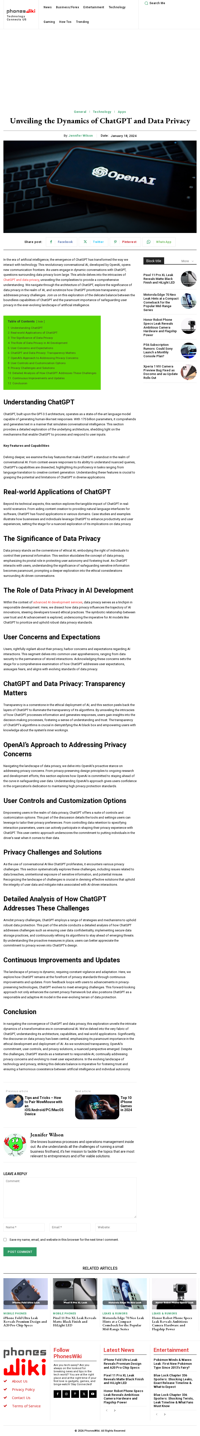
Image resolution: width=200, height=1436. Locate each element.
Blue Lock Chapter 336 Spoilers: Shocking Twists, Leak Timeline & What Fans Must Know (173, 1400)
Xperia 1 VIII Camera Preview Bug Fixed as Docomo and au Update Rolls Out (160, 372)
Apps (122, 112)
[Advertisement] (100, 66)
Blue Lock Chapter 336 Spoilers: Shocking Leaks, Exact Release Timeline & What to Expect (173, 1381)
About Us (20, 1381)
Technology (102, 112)
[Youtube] (93, 1394)
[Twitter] (84, 1394)
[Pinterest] (75, 1394)
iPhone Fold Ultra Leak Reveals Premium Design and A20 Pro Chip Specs (25, 1322)
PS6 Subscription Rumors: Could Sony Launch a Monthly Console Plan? (157, 350)
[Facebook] (57, 1394)
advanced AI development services (57, 602)
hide (40, 321)
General (80, 112)
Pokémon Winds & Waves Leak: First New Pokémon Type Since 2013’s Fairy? (173, 1363)
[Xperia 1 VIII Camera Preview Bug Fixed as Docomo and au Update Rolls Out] (189, 372)
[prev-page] (107, 1411)
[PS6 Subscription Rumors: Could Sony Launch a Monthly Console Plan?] (189, 350)
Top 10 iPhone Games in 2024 (126, 1104)
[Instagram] (66, 1394)
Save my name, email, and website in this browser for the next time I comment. (64, 1239)
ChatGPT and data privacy (21, 280)
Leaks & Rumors (115, 1313)
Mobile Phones (15, 1313)
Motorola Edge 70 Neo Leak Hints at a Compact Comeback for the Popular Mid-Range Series (161, 302)
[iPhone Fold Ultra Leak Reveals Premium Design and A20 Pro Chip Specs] (25, 1293)
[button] (154, 3)
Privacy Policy (23, 1389)
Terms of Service (26, 1405)
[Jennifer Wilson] (15, 1145)
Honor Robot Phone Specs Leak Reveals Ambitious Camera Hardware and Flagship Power (160, 327)
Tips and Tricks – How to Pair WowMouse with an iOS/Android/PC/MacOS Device (44, 1106)
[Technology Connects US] (25, 1361)
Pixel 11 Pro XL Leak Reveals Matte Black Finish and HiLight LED (159, 278)
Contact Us (21, 1397)
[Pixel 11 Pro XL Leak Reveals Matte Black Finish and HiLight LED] (189, 279)
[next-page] (114, 1411)
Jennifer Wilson (81, 135)
